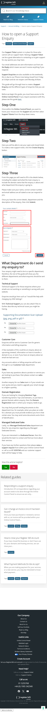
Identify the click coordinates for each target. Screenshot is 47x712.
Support (30, 43)
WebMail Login (23, 643)
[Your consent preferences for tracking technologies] (43, 708)
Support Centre (26, 675)
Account (8, 43)
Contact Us (23, 621)
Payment (24, 578)
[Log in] (43, 3)
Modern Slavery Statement (23, 651)
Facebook (19, 691)
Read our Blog (23, 630)
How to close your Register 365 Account (21, 537)
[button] (6, 467)
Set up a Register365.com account (12, 662)
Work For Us (24, 624)
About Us (24, 619)
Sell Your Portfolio (23, 627)
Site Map (23, 633)
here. (20, 99)
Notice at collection (7, 710)
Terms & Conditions (23, 649)
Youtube (28, 691)
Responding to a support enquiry (18, 485)
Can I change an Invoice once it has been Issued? (22, 510)
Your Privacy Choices (25, 654)
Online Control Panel (20, 43)
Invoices (24, 526)
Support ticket (28, 672)
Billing (17, 526)
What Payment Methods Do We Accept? (21, 564)
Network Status (23, 646)
